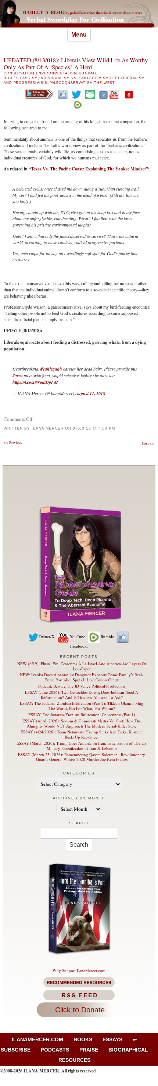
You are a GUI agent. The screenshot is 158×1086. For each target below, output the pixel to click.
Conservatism (19, 73)
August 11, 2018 (90, 393)
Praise (88, 1050)
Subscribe (15, 1050)
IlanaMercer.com (37, 1039)
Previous (13, 442)
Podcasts (55, 1050)
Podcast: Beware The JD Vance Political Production (81, 686)
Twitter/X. (47, 636)
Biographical (128, 1050)
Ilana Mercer (48, 428)
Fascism (29, 78)
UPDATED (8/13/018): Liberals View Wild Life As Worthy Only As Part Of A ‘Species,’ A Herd (76, 63)
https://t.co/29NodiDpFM (35, 382)
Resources (74, 1060)
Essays (112, 1039)
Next (148, 443)
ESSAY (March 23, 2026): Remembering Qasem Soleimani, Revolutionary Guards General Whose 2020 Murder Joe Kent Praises (81, 757)
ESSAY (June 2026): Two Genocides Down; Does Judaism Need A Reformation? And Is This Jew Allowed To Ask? (81, 694)
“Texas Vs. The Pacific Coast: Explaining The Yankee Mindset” (88, 169)
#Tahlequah (51, 369)
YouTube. (78, 636)
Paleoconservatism (71, 83)
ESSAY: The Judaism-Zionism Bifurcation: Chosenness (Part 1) (81, 714)
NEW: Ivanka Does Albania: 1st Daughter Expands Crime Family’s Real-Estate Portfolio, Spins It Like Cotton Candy (81, 677)
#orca (17, 375)
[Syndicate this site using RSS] (79, 995)
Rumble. (108, 636)
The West (104, 83)
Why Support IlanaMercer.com (79, 970)
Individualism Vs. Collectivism (74, 78)
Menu (79, 35)
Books (82, 1039)
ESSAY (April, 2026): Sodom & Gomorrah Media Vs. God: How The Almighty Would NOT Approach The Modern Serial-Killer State (81, 723)
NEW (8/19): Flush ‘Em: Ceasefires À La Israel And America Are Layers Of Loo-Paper (81, 666)
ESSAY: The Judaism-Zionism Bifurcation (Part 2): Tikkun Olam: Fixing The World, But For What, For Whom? (81, 705)
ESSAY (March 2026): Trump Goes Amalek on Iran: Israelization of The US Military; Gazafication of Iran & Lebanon (82, 745)
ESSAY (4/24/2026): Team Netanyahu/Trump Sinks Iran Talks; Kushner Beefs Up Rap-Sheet (82, 734)
